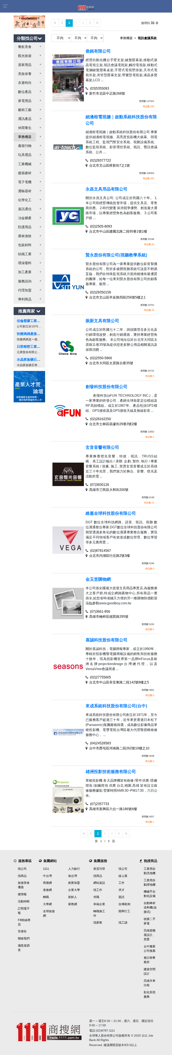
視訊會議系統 (147, 38)
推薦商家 (27, 311)
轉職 (46, 897)
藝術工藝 (24, 110)
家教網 (72, 904)
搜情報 (22, 894)
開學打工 (124, 911)
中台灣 (47, 875)
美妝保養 (24, 74)
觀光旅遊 (24, 56)
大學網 (47, 904)
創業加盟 (74, 882)
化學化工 (24, 200)
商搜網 (47, 882)
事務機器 (24, 137)
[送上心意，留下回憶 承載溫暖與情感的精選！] (29, 21)
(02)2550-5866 (101, 358)
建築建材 (24, 173)
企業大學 (74, 890)
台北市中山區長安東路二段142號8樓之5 (119, 682)
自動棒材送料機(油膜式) (150, 907)
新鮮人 (72, 897)
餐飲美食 (24, 47)
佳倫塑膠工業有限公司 (33, 321)
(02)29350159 (100, 292)
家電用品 (24, 101)
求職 (96, 897)
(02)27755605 (100, 677)
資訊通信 (24, 209)
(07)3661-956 (100, 611)
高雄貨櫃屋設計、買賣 (149, 935)
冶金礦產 (24, 218)
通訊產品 (24, 119)
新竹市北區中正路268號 (107, 93)
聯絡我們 (24, 938)
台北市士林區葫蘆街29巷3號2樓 (113, 424)
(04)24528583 (100, 743)
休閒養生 (24, 128)
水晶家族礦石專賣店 (32, 359)
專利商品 (24, 299)
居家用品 (24, 65)
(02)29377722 (100, 160)
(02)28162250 (100, 419)
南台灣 (72, 875)
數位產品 (24, 92)
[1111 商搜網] (48, 1031)
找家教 (97, 922)
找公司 (22, 868)
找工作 (97, 890)
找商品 (22, 875)
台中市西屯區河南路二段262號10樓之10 (119, 748)
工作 (121, 882)
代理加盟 (24, 290)
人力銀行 (74, 868)
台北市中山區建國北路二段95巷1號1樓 (118, 231)
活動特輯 (24, 901)
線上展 (123, 875)
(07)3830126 (99, 484)
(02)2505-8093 (101, 226)
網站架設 (99, 882)
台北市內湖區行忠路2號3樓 (109, 555)
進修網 (47, 890)
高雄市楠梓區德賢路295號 (108, 616)
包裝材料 (24, 245)
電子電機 (24, 182)
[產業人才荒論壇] (29, 386)
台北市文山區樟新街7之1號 (109, 165)
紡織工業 (24, 254)
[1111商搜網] (86, 7)
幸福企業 (99, 904)
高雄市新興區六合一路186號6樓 (113, 809)
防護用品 (24, 227)
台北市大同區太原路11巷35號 (111, 363)
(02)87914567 (100, 550)
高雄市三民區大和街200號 (108, 489)
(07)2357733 (99, 804)
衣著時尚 (24, 83)
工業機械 (24, 164)
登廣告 (22, 931)
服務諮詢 (24, 281)
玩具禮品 (24, 155)
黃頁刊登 (99, 868)
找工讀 (123, 922)
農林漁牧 (24, 236)
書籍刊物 (24, 146)
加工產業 (24, 272)
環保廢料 (24, 263)
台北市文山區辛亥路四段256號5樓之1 (117, 297)
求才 (121, 890)
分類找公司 (27, 38)
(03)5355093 (99, 88)
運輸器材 (24, 191)
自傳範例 (124, 904)
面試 (121, 897)
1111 (46, 868)
